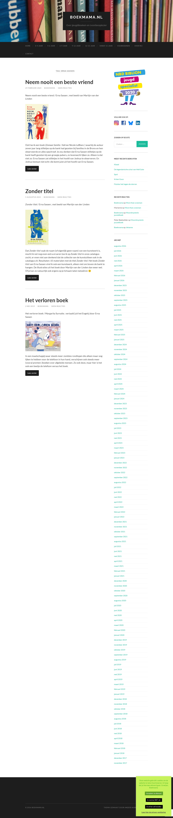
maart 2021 (118, 566)
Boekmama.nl (86, 17)
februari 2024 (119, 394)
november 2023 (120, 408)
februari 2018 (119, 748)
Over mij (139, 46)
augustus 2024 (120, 364)
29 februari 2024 (33, 88)
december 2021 (120, 522)
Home (27, 46)
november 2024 (120, 349)
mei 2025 (118, 320)
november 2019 (120, 645)
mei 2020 (118, 615)
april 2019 (118, 679)
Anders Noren (131, 807)
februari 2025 (119, 334)
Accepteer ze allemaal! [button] (154, 793)
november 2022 (120, 467)
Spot (116, 174)
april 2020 (118, 620)
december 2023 (120, 403)
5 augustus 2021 (33, 197)
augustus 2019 (120, 659)
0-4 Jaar (39, 46)
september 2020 (120, 595)
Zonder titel (39, 191)
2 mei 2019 (30, 306)
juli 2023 (117, 428)
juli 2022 (117, 487)
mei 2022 (118, 497)
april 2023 (118, 443)
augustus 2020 (120, 600)
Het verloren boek (46, 300)
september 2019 (120, 655)
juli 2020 (117, 605)
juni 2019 (118, 669)
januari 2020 (119, 635)
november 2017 (120, 763)
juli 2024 (117, 369)
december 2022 (120, 462)
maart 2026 (118, 270)
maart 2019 (118, 684)
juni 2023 (118, 433)
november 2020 (120, 586)
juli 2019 (117, 664)
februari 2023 (119, 453)
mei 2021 (118, 556)
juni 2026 (118, 256)
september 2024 (120, 359)
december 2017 (120, 758)
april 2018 (118, 738)
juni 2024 (118, 374)
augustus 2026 (120, 246)
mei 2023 (118, 438)
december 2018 (120, 699)
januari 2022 (119, 517)
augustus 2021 (120, 541)
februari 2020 (119, 630)
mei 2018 (118, 733)
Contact (29, 54)
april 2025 (118, 325)
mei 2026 (118, 261)
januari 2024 (119, 398)
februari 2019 (119, 689)
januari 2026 (119, 280)
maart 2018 (118, 743)
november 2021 (120, 526)
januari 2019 (119, 694)
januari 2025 (119, 339)
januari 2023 (119, 458)
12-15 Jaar (90, 46)
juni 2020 (118, 610)
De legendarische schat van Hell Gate (129, 169)
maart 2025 (118, 329)
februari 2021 (119, 571)
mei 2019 (118, 674)
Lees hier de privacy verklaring (154, 812)
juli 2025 (117, 310)
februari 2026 (119, 275)
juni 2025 (118, 315)
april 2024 (118, 384)
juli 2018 (117, 723)
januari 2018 (119, 753)
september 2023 (120, 418)
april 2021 (118, 561)
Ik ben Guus (119, 179)
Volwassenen (123, 46)
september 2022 (120, 477)
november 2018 (120, 704)
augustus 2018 (120, 719)
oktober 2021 (119, 531)
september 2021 (120, 536)
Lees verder (32, 169)
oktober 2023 (119, 413)
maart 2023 (118, 448)
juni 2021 (118, 551)
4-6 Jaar (51, 46)
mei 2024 (118, 379)
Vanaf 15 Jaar (106, 46)
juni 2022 (118, 492)
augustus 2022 (120, 482)
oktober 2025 (119, 295)
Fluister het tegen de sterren (125, 184)
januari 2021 (119, 576)
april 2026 (118, 265)
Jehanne (129, 227)
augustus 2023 (120, 423)
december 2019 (120, 640)
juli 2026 (117, 251)
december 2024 (120, 344)
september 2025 (120, 300)
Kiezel (116, 164)
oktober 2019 (119, 650)
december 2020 (120, 581)
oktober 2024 (119, 354)
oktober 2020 (119, 590)
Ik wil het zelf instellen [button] (154, 807)
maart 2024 (118, 389)
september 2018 (120, 714)
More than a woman (134, 203)
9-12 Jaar (76, 46)
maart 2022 (118, 507)
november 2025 (120, 290)
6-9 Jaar (63, 46)
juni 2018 (118, 728)
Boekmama (49, 88)
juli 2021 (117, 546)
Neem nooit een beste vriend (59, 82)
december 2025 (120, 285)
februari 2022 (119, 512)
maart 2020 (118, 625)
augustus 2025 (120, 305)
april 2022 (118, 502)
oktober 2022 (119, 472)
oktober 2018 (119, 709)
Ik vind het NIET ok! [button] (154, 800)
